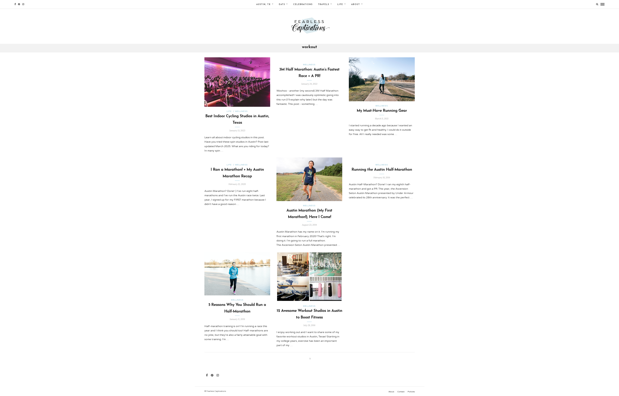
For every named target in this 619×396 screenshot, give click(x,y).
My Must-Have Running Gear (382, 111)
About (355, 4)
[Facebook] (207, 375)
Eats (282, 4)
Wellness (241, 111)
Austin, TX (263, 4)
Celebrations (303, 4)
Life (340, 4)
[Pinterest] (19, 4)
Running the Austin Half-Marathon (382, 170)
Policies (411, 392)
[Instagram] (23, 4)
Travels (323, 4)
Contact (400, 392)
